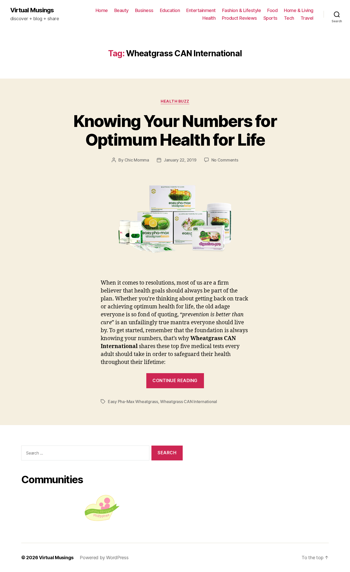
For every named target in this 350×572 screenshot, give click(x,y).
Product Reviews (239, 18)
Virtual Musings (32, 10)
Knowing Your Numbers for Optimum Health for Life (175, 130)
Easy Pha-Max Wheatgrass (133, 401)
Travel (307, 18)
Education (170, 10)
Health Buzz (175, 101)
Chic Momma (137, 160)
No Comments (224, 160)
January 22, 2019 (180, 160)
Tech (289, 18)
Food (272, 10)
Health (208, 18)
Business (144, 10)
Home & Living (298, 10)
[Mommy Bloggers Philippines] (102, 508)
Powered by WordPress (104, 557)
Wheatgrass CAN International (188, 401)
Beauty (121, 10)
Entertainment (201, 10)
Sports (270, 18)
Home (102, 10)
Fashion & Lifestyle (241, 10)
